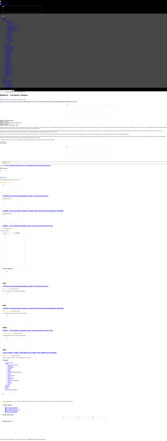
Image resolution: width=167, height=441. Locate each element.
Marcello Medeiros (9, 64)
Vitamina (7, 75)
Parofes (6, 69)
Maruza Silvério (7, 311)
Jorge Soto (7, 60)
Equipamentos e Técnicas (10, 27)
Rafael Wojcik (8, 73)
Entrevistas (10, 41)
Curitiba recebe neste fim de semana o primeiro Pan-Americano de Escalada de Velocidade (33, 211)
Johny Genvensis (8, 58)
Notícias (4, 18)
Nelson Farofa (8, 68)
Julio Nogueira (8, 62)
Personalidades (11, 40)
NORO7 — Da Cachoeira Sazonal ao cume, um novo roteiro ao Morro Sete (28, 226)
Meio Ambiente (11, 36)
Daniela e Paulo (8, 53)
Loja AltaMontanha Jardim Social (13, 409)
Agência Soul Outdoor (7, 81)
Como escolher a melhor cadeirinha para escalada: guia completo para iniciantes (30, 352)
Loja (4, 78)
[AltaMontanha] (3, 1)
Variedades (7, 37)
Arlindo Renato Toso (9, 48)
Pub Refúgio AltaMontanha (12, 411)
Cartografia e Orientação (13, 28)
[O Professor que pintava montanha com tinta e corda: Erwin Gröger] (10, 193)
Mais (5, 82)
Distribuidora (8, 83)
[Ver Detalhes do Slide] (89, 117)
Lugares (9, 35)
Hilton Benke (8, 57)
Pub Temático (8, 84)
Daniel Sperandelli (9, 51)
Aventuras (5, 77)
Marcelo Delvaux (8, 65)
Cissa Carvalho (8, 49)
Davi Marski (7, 54)
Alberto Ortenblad (9, 45)
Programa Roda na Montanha (11, 389)
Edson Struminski (9, 56)
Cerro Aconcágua (8, 86)
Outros (9, 43)
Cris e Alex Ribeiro (9, 50)
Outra (6, 388)
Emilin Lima (6, 288)
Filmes (9, 369)
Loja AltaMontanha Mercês (12, 408)
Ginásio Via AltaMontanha (11, 412)
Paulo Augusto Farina (9, 70)
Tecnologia (10, 31)
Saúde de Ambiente (9, 33)
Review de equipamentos (13, 30)
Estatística (10, 38)
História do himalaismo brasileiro (14, 25)
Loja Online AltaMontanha (12, 407)
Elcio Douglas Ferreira (9, 333)
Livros (9, 24)
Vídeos (9, 383)
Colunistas (5, 44)
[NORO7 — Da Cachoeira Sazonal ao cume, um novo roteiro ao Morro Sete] (10, 222)
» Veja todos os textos (9, 76)
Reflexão (10, 42)
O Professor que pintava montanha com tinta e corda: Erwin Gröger (25, 196)
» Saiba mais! (5, 402)
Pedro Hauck (8, 71)
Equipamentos (11, 29)
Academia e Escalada (7, 80)
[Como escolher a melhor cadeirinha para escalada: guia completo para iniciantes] (17, 349)
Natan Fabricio (8, 67)
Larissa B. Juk (8, 63)
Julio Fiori (7, 61)
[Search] (0, 2)
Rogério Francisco (9, 74)
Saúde (9, 34)
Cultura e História (9, 21)
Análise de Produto (9, 362)
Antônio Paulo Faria (9, 47)
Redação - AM (5, 99)
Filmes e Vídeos (11, 22)
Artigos (4, 20)
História (9, 23)
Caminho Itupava (8, 87)
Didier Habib (8, 55)
